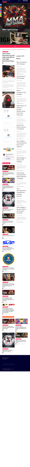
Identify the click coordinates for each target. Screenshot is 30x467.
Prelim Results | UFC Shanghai (21, 77)
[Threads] (9, 150)
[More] (10, 150)
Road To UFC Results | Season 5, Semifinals (21, 127)
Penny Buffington (9, 154)
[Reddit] (6, 149)
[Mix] (1, 13)
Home (3, 49)
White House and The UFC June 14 (8, 236)
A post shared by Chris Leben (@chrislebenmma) (9, 144)
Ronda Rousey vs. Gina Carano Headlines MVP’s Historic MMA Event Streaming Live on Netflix (8, 285)
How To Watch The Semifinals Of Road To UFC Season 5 (21, 144)
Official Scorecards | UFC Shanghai (21, 92)
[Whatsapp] (10, 149)
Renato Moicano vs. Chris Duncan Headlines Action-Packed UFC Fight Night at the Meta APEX (8, 299)
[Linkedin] (8, 149)
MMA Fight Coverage (10, 29)
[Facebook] (3, 149)
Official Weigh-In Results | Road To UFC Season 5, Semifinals (21, 210)
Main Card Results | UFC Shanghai (22, 63)
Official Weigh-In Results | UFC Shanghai (21, 160)
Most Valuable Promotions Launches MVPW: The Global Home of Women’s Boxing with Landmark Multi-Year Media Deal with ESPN (8, 310)
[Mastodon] (1, 12)
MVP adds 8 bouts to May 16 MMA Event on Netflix (7, 210)
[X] (5, 149)
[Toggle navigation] (15, 46)
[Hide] (0, 17)
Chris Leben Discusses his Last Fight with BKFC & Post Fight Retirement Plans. (14, 49)
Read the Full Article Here (20, 88)
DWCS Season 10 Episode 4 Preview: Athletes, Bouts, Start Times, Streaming (21, 110)
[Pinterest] (9, 149)
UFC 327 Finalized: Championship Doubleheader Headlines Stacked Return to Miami (7, 187)
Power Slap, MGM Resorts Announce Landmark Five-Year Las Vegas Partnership (8, 248)
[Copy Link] (6, 150)
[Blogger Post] (7, 150)
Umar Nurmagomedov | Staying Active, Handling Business (21, 192)
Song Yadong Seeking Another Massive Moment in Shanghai (21, 176)
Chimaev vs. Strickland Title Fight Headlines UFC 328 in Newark (7, 222)
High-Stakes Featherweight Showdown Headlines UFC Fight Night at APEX (8, 174)
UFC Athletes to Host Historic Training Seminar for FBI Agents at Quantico (8, 269)
